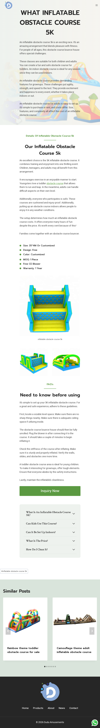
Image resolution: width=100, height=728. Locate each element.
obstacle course (54, 183)
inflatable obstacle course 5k (14, 571)
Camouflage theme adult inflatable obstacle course (74, 650)
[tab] (44, 666)
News (62, 708)
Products (38, 708)
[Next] (91, 631)
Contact (73, 708)
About (51, 708)
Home (25, 708)
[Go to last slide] (8, 631)
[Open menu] (96, 5)
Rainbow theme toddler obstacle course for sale (23, 650)
